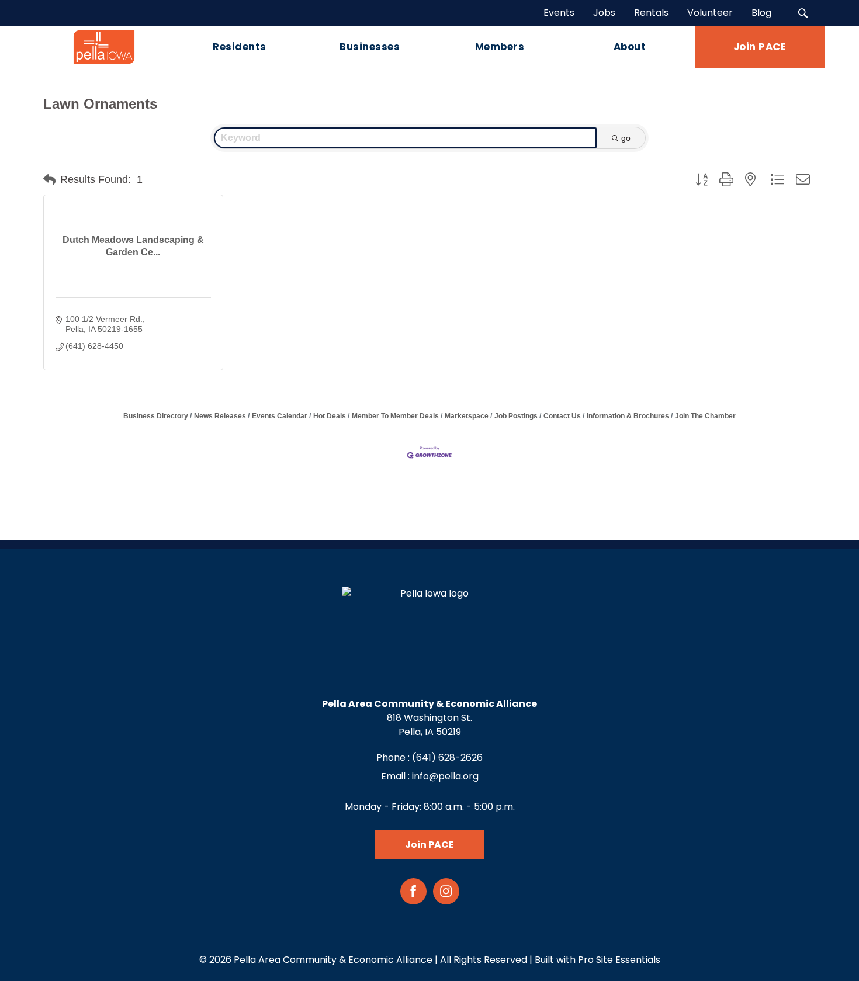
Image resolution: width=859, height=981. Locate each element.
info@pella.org (445, 776)
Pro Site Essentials (619, 959)
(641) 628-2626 (447, 757)
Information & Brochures (628, 416)
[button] (49, 180)
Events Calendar (279, 416)
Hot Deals (329, 416)
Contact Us (562, 416)
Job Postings (516, 416)
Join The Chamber (705, 416)
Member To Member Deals (395, 416)
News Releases (220, 416)
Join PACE (429, 844)
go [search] (626, 138)
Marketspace (467, 416)
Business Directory (155, 416)
